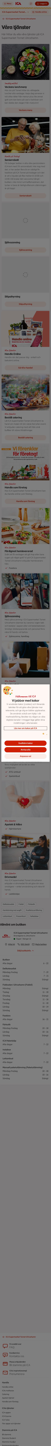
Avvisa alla (25, 749)
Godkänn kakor (25, 743)
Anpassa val (25, 756)
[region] (25, 723)
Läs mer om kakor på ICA (25, 728)
